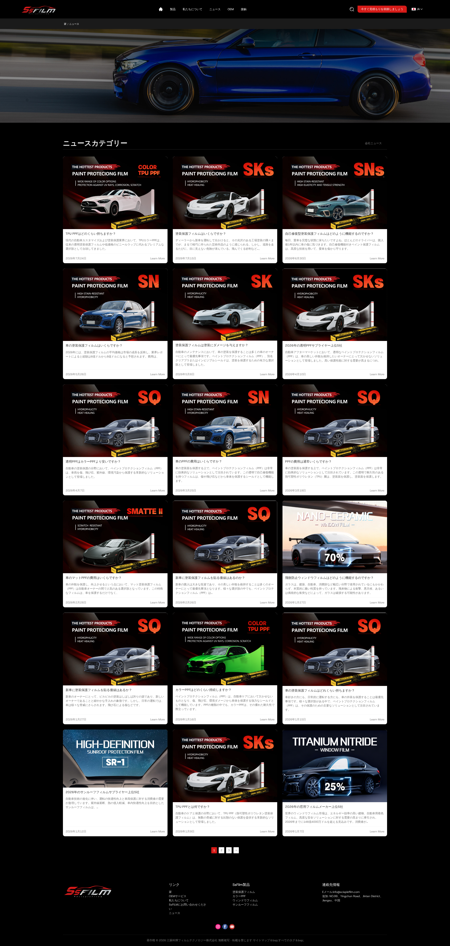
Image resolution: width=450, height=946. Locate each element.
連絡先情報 (331, 884)
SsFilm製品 (241, 884)
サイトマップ (261, 940)
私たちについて (179, 900)
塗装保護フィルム (244, 892)
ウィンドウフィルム (245, 900)
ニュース (174, 913)
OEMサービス (177, 896)
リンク (174, 884)
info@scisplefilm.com (346, 892)
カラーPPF (239, 896)
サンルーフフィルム (245, 904)
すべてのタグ (286, 940)
